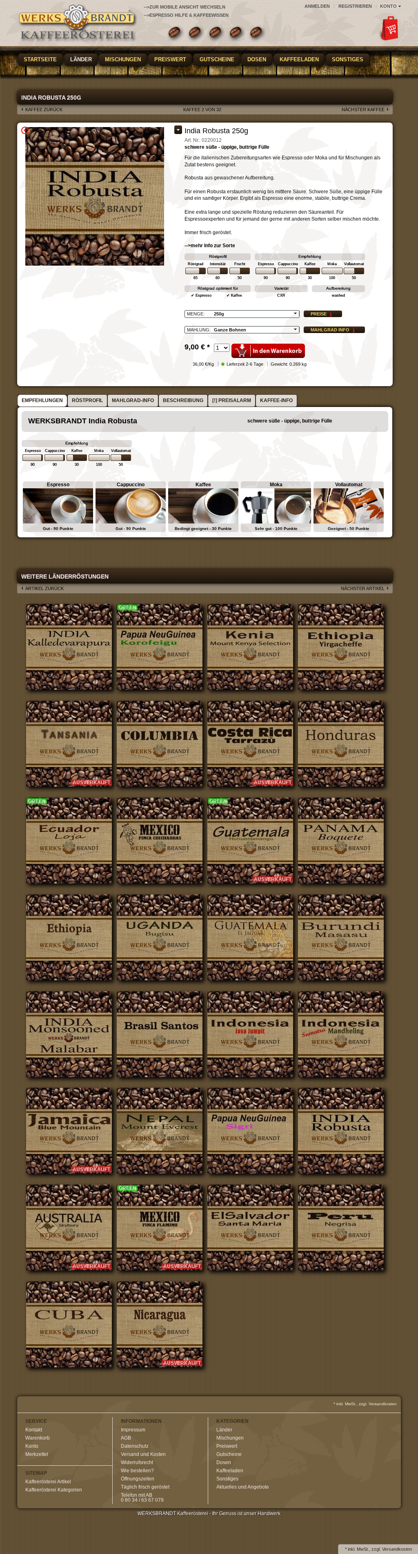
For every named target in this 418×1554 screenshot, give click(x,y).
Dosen (256, 59)
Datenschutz (135, 1446)
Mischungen (123, 59)
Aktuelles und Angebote (242, 1487)
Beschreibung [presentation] (183, 400)
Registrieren (355, 6)
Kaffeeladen (299, 59)
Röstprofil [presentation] (87, 400)
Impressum (133, 1430)
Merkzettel (36, 1454)
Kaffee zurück (43, 109)
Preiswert (170, 59)
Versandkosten (397, 1549)
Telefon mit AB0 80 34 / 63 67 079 (142, 1497)
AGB (126, 1438)
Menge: (196, 313)
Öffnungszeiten (137, 1479)
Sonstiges (347, 59)
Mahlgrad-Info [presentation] (133, 400)
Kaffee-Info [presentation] (276, 400)
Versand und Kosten (143, 1454)
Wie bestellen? (137, 1471)
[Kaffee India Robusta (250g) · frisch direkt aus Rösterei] (78, 24)
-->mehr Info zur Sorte (210, 245)
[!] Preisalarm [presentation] (231, 400)
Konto (31, 1446)
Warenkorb (37, 1438)
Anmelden (317, 6)
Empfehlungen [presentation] (42, 400)
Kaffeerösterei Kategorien (53, 1490)
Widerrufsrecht (137, 1462)
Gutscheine (217, 59)
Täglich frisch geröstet (145, 1487)
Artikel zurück (44, 588)
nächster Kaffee (363, 109)
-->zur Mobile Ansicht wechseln (184, 6)
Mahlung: (199, 329)
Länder (81, 59)
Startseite (40, 59)
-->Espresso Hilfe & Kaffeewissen (186, 15)
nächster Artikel (363, 588)
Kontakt (33, 1430)
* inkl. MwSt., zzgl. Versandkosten (365, 1404)
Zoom (25, 130)
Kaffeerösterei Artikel (48, 1482)
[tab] (42, 400)
